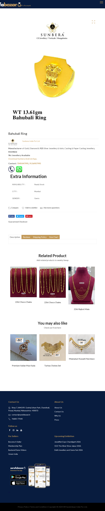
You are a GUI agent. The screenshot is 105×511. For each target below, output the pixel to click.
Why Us (57, 416)
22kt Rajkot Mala (81, 309)
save (30, 216)
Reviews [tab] (26, 237)
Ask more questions (51, 208)
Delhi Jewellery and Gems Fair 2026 (68, 450)
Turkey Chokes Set (52, 365)
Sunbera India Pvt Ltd (31, 141)
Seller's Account (24, 5)
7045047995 (23, 163)
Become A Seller (14, 442)
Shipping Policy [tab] (39, 237)
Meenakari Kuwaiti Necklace (81, 359)
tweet (21, 216)
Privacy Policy (23, 507)
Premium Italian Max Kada (23, 365)
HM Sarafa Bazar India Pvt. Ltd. (75, 507)
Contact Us (59, 411)
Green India (13, 454)
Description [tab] (15, 237)
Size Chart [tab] (53, 237)
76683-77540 (17, 419)
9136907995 (35, 163)
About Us (58, 407)
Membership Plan (15, 446)
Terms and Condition (38, 507)
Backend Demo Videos (17, 450)
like (12, 216)
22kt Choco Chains (23, 302)
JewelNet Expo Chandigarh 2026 (67, 442)
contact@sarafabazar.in (21, 415)
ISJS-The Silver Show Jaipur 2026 (67, 446)
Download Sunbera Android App (22, 158)
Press (56, 420)
